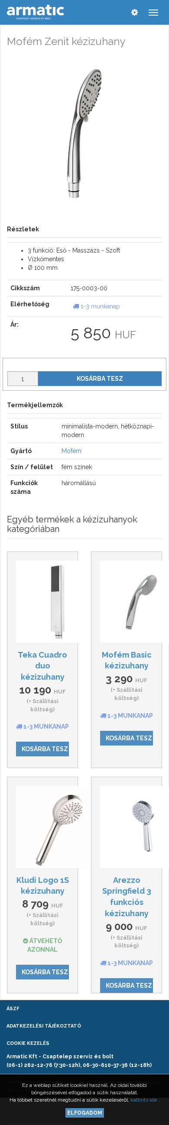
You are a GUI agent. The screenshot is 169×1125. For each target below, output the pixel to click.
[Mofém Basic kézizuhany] (126, 601)
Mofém (71, 450)
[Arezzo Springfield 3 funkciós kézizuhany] (126, 827)
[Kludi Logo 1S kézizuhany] (42, 827)
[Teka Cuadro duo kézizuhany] (42, 601)
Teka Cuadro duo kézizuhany (42, 665)
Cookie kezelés (27, 1043)
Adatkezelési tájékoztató (43, 1026)
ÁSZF (12, 1009)
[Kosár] (117, 12)
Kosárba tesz (100, 378)
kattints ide (144, 1100)
